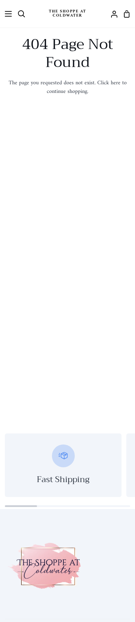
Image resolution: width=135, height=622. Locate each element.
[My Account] (111, 14)
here (115, 83)
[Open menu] (6, 14)
